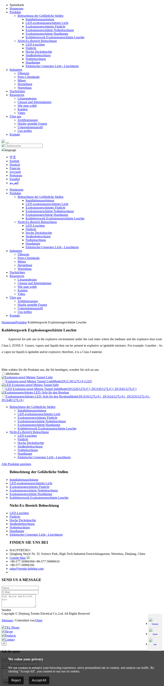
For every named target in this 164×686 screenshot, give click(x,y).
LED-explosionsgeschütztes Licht (47, 23)
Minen (22, 80)
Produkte (15, 12)
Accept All (39, 680)
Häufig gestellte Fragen (32, 123)
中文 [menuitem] (13, 157)
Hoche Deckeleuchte (39, 51)
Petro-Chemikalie (29, 77)
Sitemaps (7, 620)
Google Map (18, 557)
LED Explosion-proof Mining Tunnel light (32, 389)
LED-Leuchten (35, 44)
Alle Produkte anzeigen (16, 464)
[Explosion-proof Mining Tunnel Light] (27, 377)
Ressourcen (17, 95)
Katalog (23, 109)
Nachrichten (17, 91)
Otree (38, 620)
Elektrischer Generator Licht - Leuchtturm (52, 66)
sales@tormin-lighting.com (27, 568)
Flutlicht (31, 48)
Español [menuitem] (15, 179)
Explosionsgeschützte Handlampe (47, 33)
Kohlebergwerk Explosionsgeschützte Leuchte (55, 37)
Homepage (16, 8)
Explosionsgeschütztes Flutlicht (45, 26)
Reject (16, 680)
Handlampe (33, 62)
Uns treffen (25, 131)
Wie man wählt (27, 105)
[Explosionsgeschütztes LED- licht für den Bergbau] (35, 392)
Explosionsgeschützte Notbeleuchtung (50, 30)
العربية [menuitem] (14, 182)
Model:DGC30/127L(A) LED (72, 381)
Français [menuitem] (15, 168)
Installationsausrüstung (40, 19)
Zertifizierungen (28, 120)
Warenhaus (25, 87)
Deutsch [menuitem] (15, 164)
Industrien (16, 69)
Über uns (15, 116)
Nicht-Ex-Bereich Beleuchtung (37, 41)
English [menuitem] (14, 161)
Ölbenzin (23, 73)
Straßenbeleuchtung (38, 55)
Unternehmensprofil (30, 127)
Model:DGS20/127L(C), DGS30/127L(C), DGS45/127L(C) (97, 389)
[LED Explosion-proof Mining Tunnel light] (30, 385)
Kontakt (15, 134)
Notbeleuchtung (36, 59)
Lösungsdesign (27, 98)
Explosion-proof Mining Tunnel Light (29, 381)
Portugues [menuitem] (16, 175)
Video (21, 113)
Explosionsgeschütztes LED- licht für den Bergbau (38, 396)
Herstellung (25, 84)
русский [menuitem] (15, 171)
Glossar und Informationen (34, 102)
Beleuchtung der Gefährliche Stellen (40, 15)
